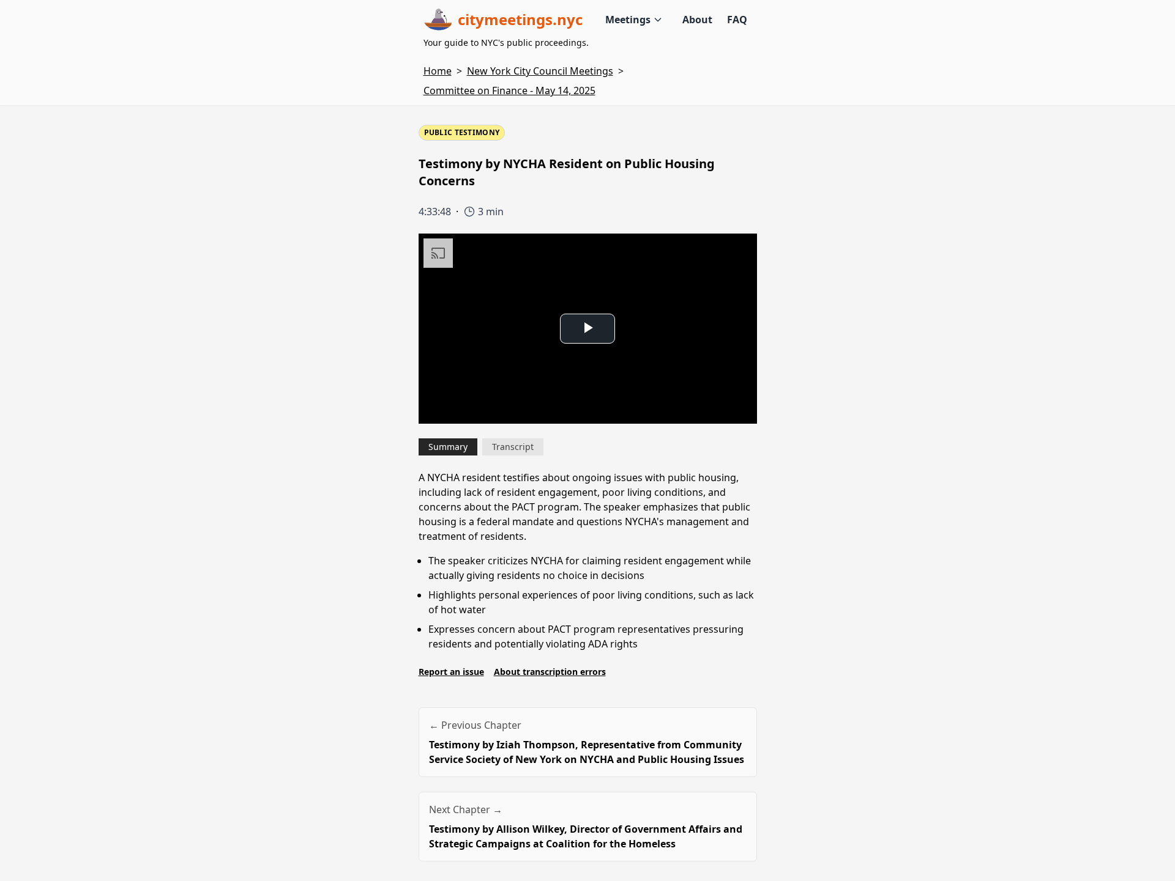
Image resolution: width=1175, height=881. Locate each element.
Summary (448, 446)
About (697, 19)
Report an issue (451, 671)
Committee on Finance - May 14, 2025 (509, 90)
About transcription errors (550, 671)
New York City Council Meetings (540, 71)
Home (437, 71)
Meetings (628, 19)
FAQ (737, 19)
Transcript (513, 446)
